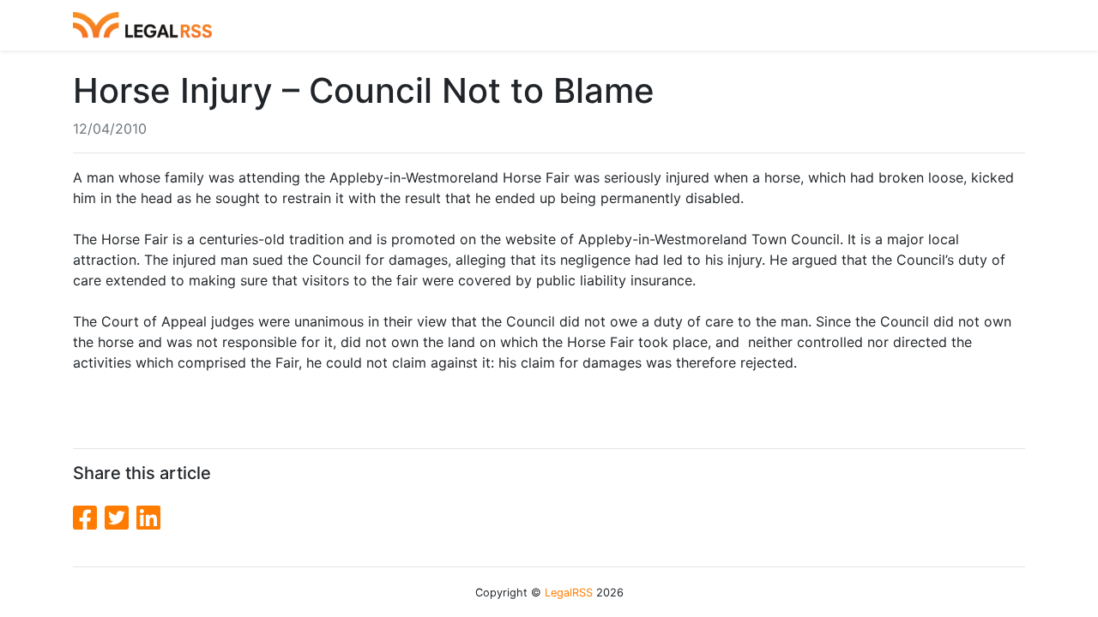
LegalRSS (569, 592)
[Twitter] (120, 518)
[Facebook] (89, 518)
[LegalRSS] (142, 25)
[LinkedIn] (148, 518)
